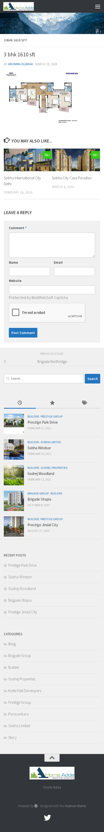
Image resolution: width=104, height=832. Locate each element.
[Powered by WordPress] (36, 806)
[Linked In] (65, 817)
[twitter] (47, 817)
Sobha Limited (51, 442)
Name (13, 262)
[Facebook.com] (38, 817)
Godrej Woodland (41, 473)
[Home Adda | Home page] (23, 6)
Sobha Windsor (39, 447)
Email (58, 262)
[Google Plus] (56, 817)
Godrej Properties (54, 468)
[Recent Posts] (20, 403)
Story (12, 737)
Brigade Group (38, 493)
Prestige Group (52, 416)
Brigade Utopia (39, 499)
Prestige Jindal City (43, 524)
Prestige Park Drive (43, 422)
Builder (33, 416)
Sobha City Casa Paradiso (72, 177)
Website (15, 280)
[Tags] (84, 403)
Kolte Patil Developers (24, 690)
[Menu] (97, 6)
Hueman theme (75, 806)
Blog (12, 644)
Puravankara (18, 714)
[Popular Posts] (52, 403)
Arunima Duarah (20, 64)
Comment (18, 228)
